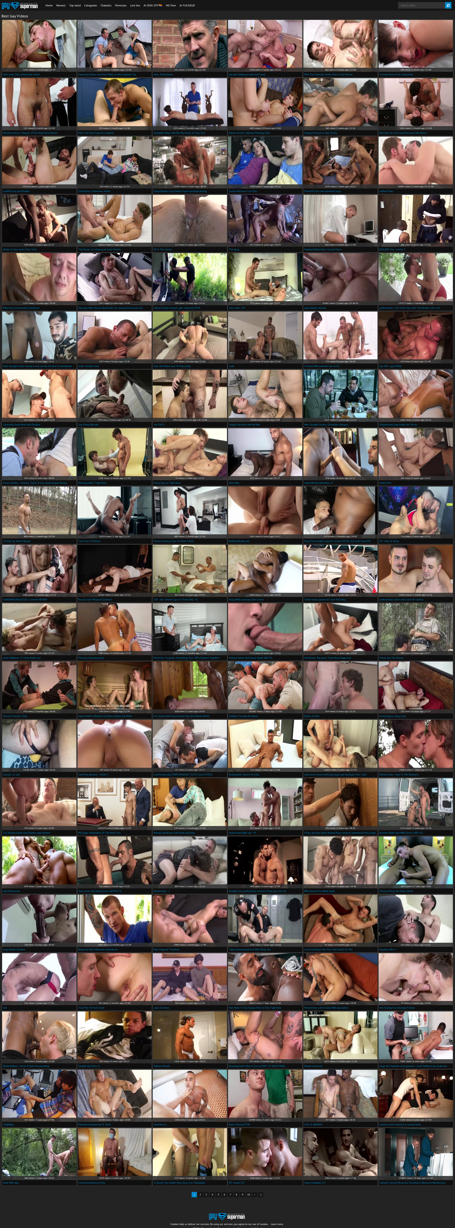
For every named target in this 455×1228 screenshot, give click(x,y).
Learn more (277, 1224)
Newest (61, 5)
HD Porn (171, 5)
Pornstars (121, 5)
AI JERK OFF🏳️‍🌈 (153, 5)
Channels (106, 5)
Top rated (75, 5)
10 (248, 1194)
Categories (90, 5)
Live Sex (135, 5)
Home (49, 5)
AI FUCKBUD (187, 5)
